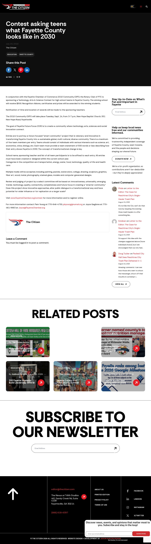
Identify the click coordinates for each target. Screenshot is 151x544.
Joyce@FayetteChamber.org (32, 207)
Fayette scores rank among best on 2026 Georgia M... (115, 382)
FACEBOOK (138, 491)
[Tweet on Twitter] (15, 69)
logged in (23, 242)
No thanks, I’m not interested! (117, 540)
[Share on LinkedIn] (27, 69)
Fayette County (26, 54)
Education (12, 54)
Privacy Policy (102, 500)
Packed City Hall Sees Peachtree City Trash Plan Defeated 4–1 (131, 257)
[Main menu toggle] (140, 6)
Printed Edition (102, 494)
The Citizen (11, 47)
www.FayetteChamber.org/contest (26, 198)
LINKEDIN (138, 499)
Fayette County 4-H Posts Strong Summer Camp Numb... (68, 382)
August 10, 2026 (126, 374)
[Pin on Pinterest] (21, 69)
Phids (120, 188)
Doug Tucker (124, 253)
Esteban (122, 221)
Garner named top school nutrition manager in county (114, 348)
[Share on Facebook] (9, 69)
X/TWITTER (139, 515)
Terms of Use (101, 505)
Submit (141, 112)
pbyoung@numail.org (72, 204)
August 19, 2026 (30, 342)
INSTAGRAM (139, 507)
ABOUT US (99, 489)
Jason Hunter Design (110, 538)
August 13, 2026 (78, 374)
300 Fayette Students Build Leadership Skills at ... (22, 382)
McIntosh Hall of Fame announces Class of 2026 (22, 349)
